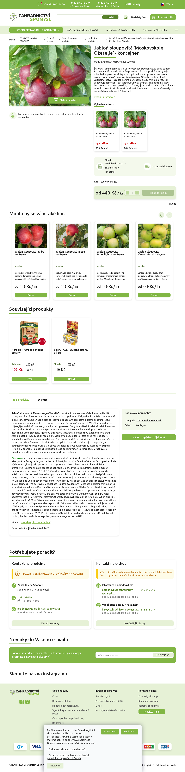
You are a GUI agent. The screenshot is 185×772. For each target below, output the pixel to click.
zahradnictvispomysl (27, 702)
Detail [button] (30, 295)
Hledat (110, 17)
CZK (168, 4)
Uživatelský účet (137, 17)
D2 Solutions (159, 765)
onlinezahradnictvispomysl (21, 702)
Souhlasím (129, 731)
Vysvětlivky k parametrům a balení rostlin (70, 712)
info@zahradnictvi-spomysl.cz (120, 609)
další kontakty (132, 4)
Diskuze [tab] (43, 399)
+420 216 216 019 (80, 2)
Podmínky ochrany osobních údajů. (67, 749)
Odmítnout (110, 731)
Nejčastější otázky (134, 623)
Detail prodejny (50, 623)
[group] (31, 260)
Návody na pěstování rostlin (110, 710)
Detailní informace (103, 97)
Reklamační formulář (149, 705)
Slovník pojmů (102, 696)
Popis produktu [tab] (20, 399)
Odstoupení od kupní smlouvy (68, 718)
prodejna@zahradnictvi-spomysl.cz (38, 608)
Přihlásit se (162, 654)
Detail (29, 378)
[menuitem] (36, 30)
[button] (31, 284)
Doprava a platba (61, 701)
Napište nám (151, 711)
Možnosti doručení (162, 166)
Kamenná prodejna (148, 701)
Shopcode (171, 765)
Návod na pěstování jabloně (148, 437)
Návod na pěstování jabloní (35, 522)
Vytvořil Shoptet (143, 765)
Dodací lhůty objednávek (65, 705)
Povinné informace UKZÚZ (109, 701)
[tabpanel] (29, 350)
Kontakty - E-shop (148, 696)
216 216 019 (24, 597)
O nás (55, 696)
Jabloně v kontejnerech (148, 420)
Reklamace (58, 723)
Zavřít (100, 203)
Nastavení (55, 765)
